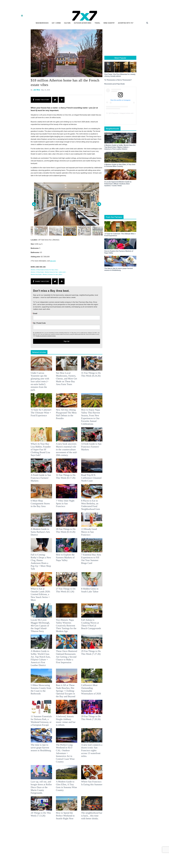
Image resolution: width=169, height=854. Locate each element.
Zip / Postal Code (63, 428)
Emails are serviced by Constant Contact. (94, 441)
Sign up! (84, 446)
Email (59, 418)
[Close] (113, 402)
